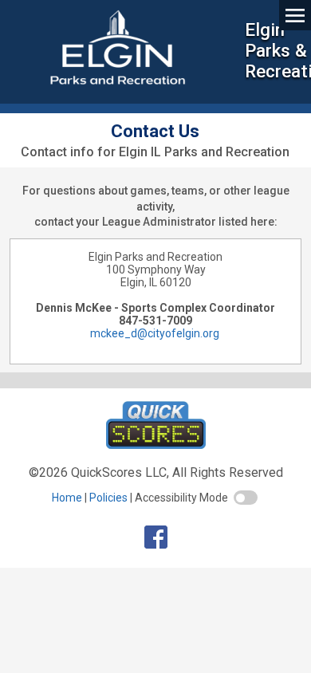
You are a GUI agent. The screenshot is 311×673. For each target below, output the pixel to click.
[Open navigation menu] (295, 14)
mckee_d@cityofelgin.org (154, 333)
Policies (108, 497)
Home (67, 497)
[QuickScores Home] (156, 444)
